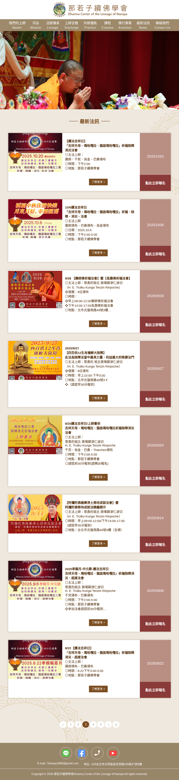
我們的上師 (17, 24)
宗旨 (35, 24)
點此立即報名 (155, 183)
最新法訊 (143, 24)
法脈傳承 (52, 24)
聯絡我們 (162, 24)
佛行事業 (125, 24)
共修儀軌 (90, 24)
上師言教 (71, 24)
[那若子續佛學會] (89, 9)
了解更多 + (98, 181)
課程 (107, 24)
